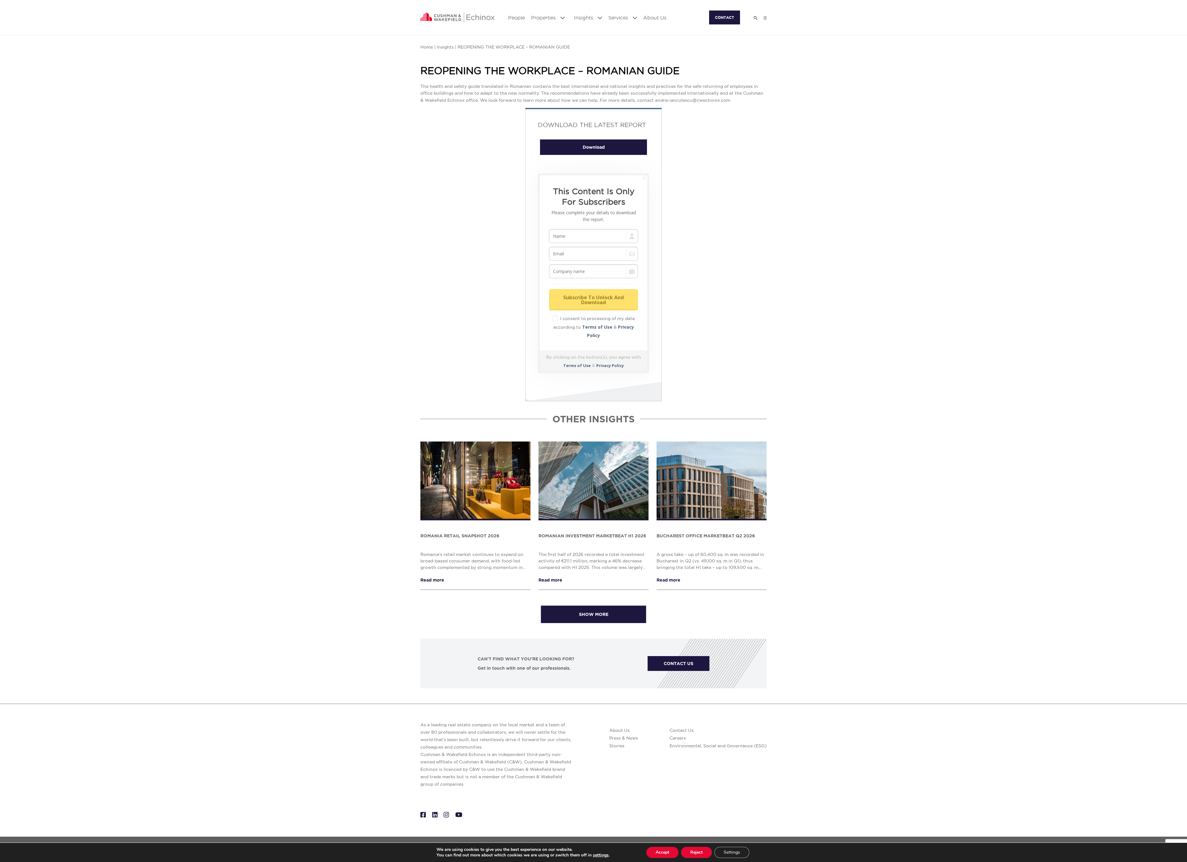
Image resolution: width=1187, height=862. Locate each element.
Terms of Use (597, 327)
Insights (584, 17)
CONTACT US (678, 663)
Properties (544, 17)
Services (619, 17)
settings (601, 855)
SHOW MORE (593, 614)
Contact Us (682, 730)
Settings (732, 852)
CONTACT (724, 17)
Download (594, 147)
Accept (662, 852)
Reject (696, 852)
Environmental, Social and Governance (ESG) (718, 745)
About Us (654, 17)
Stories (616, 745)
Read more (432, 580)
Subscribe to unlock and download (593, 300)
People (516, 17)
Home (426, 47)
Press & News (623, 738)
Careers (678, 738)
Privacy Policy (610, 365)
